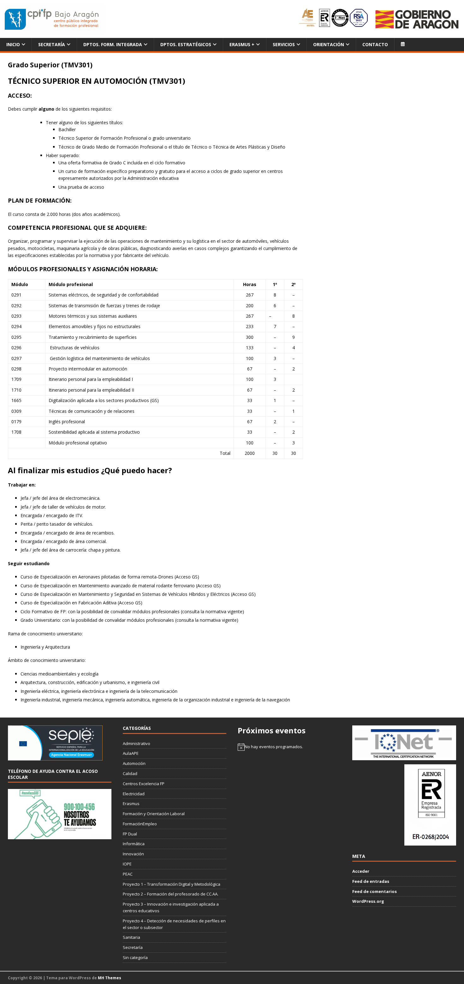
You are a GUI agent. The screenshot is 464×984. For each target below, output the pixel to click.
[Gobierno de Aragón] (416, 19)
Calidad (130, 773)
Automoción (134, 763)
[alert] (289, 747)
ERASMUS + (241, 44)
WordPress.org (368, 901)
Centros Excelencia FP (143, 783)
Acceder (360, 871)
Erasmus (131, 803)
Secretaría (51, 44)
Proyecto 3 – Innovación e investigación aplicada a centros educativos (171, 907)
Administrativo (136, 743)
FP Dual (130, 834)
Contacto (375, 44)
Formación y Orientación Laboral (154, 813)
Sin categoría (135, 957)
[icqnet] (404, 757)
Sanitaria (131, 937)
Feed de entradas (370, 881)
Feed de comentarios (374, 891)
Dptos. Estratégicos (185, 44)
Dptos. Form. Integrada (112, 44)
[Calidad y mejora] (333, 19)
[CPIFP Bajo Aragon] (52, 19)
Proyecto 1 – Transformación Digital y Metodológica (171, 884)
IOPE (127, 864)
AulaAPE (131, 753)
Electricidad (134, 794)
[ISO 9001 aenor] (430, 842)
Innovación (133, 854)
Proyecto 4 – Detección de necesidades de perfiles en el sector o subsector (174, 924)
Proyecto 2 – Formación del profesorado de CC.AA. (170, 894)
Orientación (328, 44)
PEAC (128, 874)
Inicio (13, 44)
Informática (134, 843)
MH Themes (109, 978)
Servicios (284, 44)
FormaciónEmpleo (140, 824)
